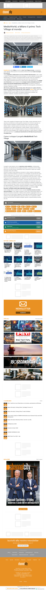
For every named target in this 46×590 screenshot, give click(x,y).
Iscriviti (38, 218)
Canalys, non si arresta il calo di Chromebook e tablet (28, 265)
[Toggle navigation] (41, 12)
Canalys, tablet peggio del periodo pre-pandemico (28, 278)
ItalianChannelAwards (23, 554)
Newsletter (20, 18)
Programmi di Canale (13, 17)
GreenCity (36, 552)
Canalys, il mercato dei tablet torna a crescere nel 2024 (17, 279)
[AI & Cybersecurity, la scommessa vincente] (23, 326)
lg (19, 206)
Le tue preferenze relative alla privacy (28, 588)
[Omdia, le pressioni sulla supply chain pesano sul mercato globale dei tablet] (28, 245)
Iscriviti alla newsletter (23, 545)
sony (15, 208)
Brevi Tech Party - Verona (9, 342)
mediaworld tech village (11, 211)
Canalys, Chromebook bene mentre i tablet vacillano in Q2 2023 (7, 265)
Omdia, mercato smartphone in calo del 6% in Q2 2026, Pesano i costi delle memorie (7, 279)
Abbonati (38, 231)
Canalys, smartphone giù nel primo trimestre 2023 (38, 279)
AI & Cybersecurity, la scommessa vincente (13, 330)
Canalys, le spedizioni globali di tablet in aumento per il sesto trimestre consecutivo (38, 252)
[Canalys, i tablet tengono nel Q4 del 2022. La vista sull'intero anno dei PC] (18, 259)
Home (6, 22)
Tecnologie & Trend (31, 17)
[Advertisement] (24, 534)
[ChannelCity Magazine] (23, 483)
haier (25, 211)
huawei (28, 206)
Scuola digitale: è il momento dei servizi (12, 379)
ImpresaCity (21, 1)
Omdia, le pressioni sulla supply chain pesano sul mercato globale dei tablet (28, 252)
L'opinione (5, 17)
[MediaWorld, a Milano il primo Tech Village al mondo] (8, 245)
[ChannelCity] (7, 12)
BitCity (9, 552)
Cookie (20, 581)
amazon (34, 206)
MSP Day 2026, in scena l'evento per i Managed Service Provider (18, 355)
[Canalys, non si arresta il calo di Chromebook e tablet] (28, 259)
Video (20, 17)
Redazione (23, 559)
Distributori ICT (39, 17)
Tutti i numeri (39, 459)
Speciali (11, 559)
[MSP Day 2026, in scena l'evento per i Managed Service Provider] (23, 350)
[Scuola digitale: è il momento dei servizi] (23, 374)
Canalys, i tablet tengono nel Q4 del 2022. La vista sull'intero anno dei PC (17, 265)
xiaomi (20, 208)
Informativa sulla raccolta (12, 588)
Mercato (40, 64)
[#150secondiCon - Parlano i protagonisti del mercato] (23, 362)
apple (8, 206)
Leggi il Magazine (23, 509)
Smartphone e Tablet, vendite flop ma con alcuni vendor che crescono (17, 252)
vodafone (9, 208)
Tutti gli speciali (38, 318)
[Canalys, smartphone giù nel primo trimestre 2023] (38, 272)
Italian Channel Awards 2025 (9, 18)
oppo (33, 208)
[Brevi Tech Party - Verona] (23, 338)
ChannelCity (15, 1)
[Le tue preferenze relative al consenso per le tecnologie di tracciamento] (40, 589)
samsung (14, 206)
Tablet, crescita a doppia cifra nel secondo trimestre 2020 (38, 265)
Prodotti (24, 17)
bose (20, 211)
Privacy (25, 581)
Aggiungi (38, 222)
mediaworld (27, 208)
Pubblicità (35, 559)
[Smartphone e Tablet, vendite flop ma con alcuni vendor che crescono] (18, 245)
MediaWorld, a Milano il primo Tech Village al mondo (7, 251)
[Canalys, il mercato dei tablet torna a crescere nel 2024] (18, 272)
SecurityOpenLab (29, 1)
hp (23, 206)
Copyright (29, 559)
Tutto (41, 400)
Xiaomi (31, 89)
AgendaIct (32, 554)
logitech (30, 211)
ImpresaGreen (14, 554)
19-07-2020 (18, 32)
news (10, 22)
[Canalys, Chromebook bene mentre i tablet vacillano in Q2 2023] (8, 259)
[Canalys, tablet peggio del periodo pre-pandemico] (28, 272)
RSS (39, 559)
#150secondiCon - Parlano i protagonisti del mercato (15, 367)
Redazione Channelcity (9, 32)
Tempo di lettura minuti (26, 32)
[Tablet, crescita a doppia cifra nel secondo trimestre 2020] (38, 259)
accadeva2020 (37, 211)
